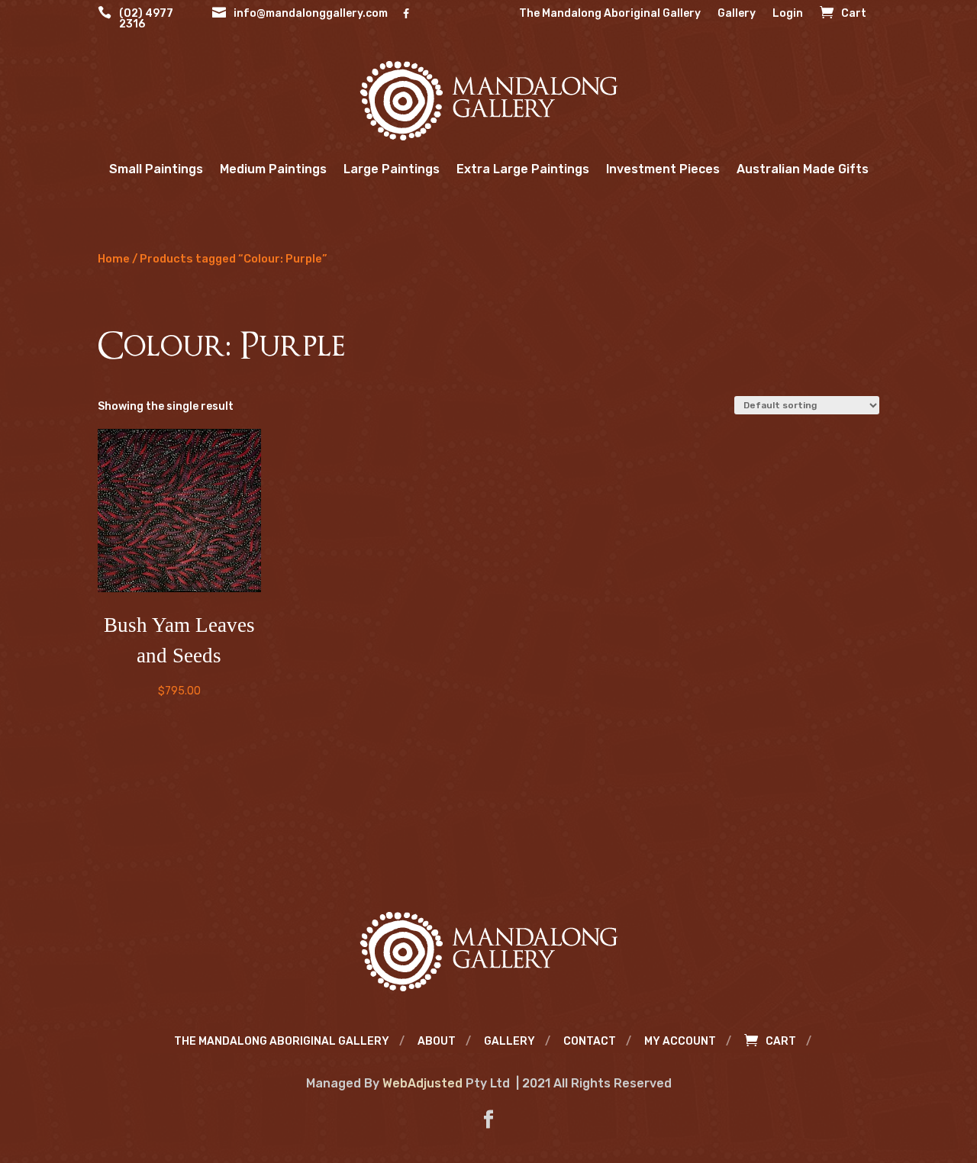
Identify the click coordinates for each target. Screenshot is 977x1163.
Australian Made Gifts (803, 169)
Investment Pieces (663, 169)
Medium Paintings (273, 169)
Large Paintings (391, 169)
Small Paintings (156, 169)
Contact (589, 1042)
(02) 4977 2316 (146, 19)
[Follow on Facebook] (488, 1119)
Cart (853, 14)
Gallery (736, 14)
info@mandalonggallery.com (311, 14)
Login (787, 14)
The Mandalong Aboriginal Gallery (610, 14)
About (437, 1042)
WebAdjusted (422, 1083)
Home (114, 259)
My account (680, 1042)
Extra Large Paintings (522, 169)
